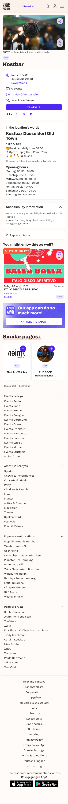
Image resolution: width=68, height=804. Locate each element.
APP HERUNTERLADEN (41, 322)
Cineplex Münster (15, 587)
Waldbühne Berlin (15, 573)
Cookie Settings (34, 750)
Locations (24, 385)
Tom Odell (10, 667)
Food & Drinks (13, 526)
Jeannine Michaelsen (17, 616)
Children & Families (17, 489)
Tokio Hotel (11, 662)
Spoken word (12, 517)
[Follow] (23, 349)
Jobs (34, 708)
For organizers (34, 686)
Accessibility (34, 718)
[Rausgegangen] (6, 6)
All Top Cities (12, 456)
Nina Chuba (11, 644)
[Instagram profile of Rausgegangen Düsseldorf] (27, 767)
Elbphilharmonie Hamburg (21, 541)
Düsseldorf (10, 385)
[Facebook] (31, 114)
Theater (9, 512)
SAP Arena (10, 592)
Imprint (34, 734)
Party (7, 484)
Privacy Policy (34, 739)
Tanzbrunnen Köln (16, 546)
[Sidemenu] (62, 6)
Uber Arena (11, 550)
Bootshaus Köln (14, 564)
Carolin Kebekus (14, 639)
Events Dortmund (15, 419)
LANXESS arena (14, 582)
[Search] (47, 6)
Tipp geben (34, 697)
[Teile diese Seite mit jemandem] (60, 21)
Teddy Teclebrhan (15, 635)
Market (8, 498)
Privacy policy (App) (34, 745)
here (25, 223)
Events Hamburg (14, 433)
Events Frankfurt (14, 429)
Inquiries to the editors (34, 702)
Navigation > (19, 82)
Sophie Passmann (15, 612)
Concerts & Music (15, 480)
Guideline (34, 729)
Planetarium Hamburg (18, 560)
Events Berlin (12, 401)
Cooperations (34, 692)
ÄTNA (7, 648)
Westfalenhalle (13, 596)
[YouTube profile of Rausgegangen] (41, 767)
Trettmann (11, 653)
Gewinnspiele (34, 723)
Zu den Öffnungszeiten (25, 94)
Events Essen (12, 424)
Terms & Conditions (34, 755)
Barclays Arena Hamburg (20, 578)
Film (7, 494)
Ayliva (8, 625)
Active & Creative (15, 503)
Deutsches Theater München (22, 555)
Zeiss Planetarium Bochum (21, 569)
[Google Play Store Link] (46, 783)
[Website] (17, 114)
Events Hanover (14, 438)
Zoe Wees (10, 621)
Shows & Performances (19, 475)
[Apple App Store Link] (21, 783)
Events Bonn (12, 406)
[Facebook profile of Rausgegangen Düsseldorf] (34, 767)
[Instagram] (24, 114)
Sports (8, 471)
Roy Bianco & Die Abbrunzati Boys (26, 630)
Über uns (34, 713)
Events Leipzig (13, 442)
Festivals (9, 521)
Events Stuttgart (14, 451)
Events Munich (13, 447)
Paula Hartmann (14, 658)
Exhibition (10, 507)
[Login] (54, 6)
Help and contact (34, 681)
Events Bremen (13, 410)
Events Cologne (14, 415)
